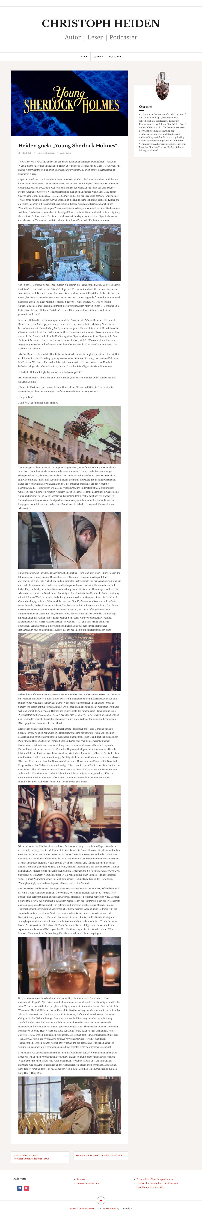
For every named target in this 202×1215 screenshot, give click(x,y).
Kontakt (81, 1179)
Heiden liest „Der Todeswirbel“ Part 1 (100, 1155)
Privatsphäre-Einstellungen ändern (155, 1179)
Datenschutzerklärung (88, 1183)
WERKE (98, 56)
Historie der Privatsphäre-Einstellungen (157, 1183)
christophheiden (46, 153)
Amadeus (110, 1208)
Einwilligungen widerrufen (150, 1187)
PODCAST (115, 56)
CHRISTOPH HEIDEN (101, 24)
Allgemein (65, 153)
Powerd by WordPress (81, 1208)
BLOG (84, 56)
